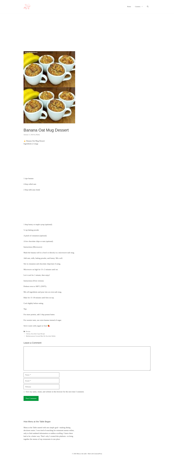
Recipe (28, 331)
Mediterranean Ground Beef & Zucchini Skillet (40, 336)
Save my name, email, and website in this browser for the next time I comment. (55, 392)
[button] (147, 6)
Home (129, 6)
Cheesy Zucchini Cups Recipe (35, 334)
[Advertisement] (84, 36)
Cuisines (137, 6)
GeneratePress (98, 453)
